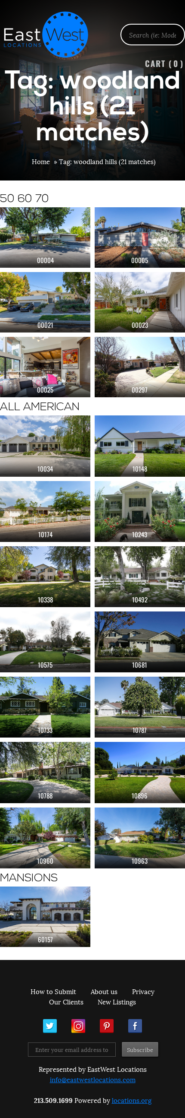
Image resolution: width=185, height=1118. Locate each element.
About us (104, 991)
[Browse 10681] (140, 641)
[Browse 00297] (140, 367)
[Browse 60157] (45, 917)
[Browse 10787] (140, 707)
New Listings (117, 1001)
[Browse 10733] (45, 707)
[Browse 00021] (45, 302)
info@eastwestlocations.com (93, 1079)
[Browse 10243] (140, 511)
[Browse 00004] (45, 237)
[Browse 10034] (45, 445)
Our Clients (66, 1001)
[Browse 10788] (45, 772)
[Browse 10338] (45, 576)
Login (174, 28)
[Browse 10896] (140, 772)
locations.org (131, 1100)
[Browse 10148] (140, 445)
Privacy (143, 991)
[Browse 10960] (45, 838)
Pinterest (107, 1026)
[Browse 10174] (45, 511)
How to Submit (53, 991)
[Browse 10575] (45, 641)
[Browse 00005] (140, 237)
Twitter (50, 1026)
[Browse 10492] (140, 576)
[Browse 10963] (140, 838)
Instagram (78, 1026)
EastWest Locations (51, 34)
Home (41, 161)
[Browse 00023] (140, 302)
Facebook (135, 1026)
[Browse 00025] (45, 367)
